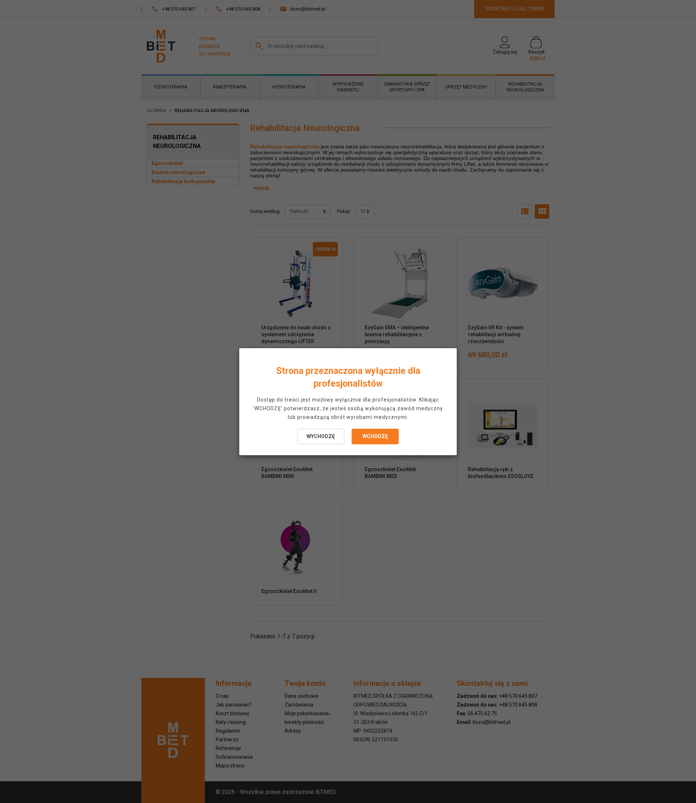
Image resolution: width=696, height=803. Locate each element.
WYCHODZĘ (321, 436)
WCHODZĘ (375, 436)
